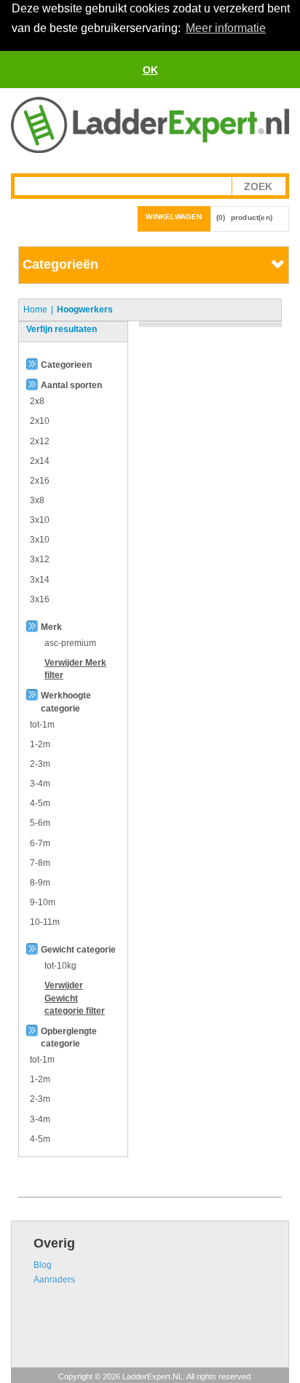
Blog (42, 1265)
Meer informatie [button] (226, 28)
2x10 (40, 421)
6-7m (40, 843)
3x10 (40, 520)
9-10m (42, 902)
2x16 (40, 481)
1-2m (40, 744)
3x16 (40, 599)
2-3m (40, 764)
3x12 (40, 559)
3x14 (40, 580)
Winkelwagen (174, 217)
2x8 (37, 401)
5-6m (40, 823)
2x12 (40, 441)
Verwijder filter (74, 997)
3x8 (37, 500)
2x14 (40, 461)
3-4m (40, 784)
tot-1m (42, 725)
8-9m (40, 883)
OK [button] (150, 70)
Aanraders (54, 1279)
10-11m (45, 922)
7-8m (40, 863)
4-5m (40, 803)
